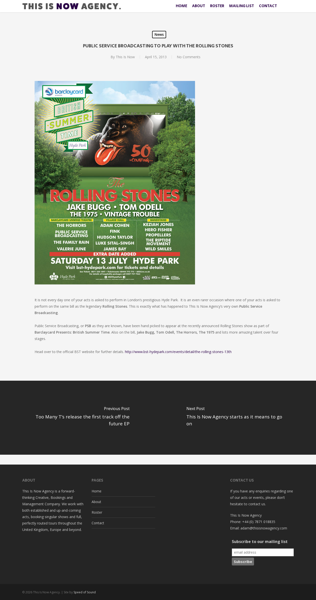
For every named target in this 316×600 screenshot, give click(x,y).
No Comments (188, 57)
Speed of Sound (85, 592)
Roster (97, 512)
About (96, 501)
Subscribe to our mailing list (260, 541)
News (159, 34)
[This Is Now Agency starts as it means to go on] (237, 418)
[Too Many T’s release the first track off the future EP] (79, 418)
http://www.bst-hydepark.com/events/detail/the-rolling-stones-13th (178, 351)
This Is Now (125, 57)
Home (96, 491)
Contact (98, 523)
